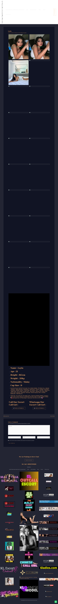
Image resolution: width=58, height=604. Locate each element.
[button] (54, 12)
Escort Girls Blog (33, 9)
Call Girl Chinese (2, 12)
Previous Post (6, 416)
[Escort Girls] (48, 482)
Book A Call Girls (29, 460)
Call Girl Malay (20, 32)
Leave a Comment (11, 32)
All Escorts (16, 32)
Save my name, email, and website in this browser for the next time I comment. (21, 440)
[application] (36, 9)
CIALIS (27, 9)
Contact (44, 9)
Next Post (52, 416)
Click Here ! (29, 467)
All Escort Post (8, 14)
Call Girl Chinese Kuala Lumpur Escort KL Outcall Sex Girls (15, 9)
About (40, 9)
